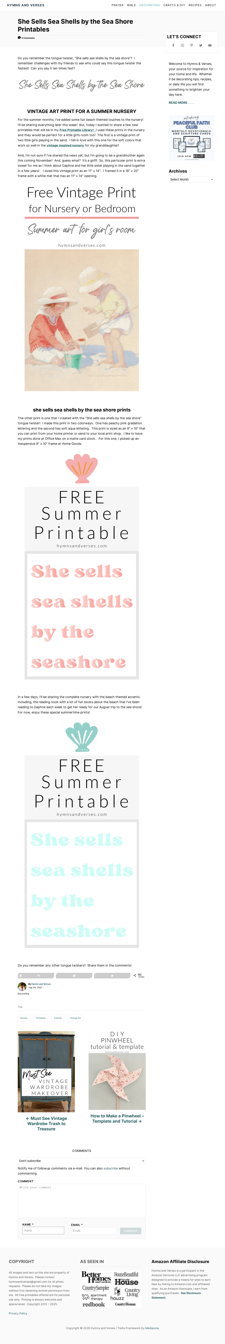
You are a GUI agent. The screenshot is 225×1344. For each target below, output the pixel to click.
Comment (26, 1181)
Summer (58, 1018)
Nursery (24, 1018)
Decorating (23, 993)
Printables (41, 1018)
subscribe (111, 1168)
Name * (28, 1224)
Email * (77, 1225)
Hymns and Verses (41, 984)
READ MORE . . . (181, 102)
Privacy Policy (18, 1313)
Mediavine (152, 1328)
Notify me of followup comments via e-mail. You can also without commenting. (74, 1170)
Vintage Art (75, 1018)
